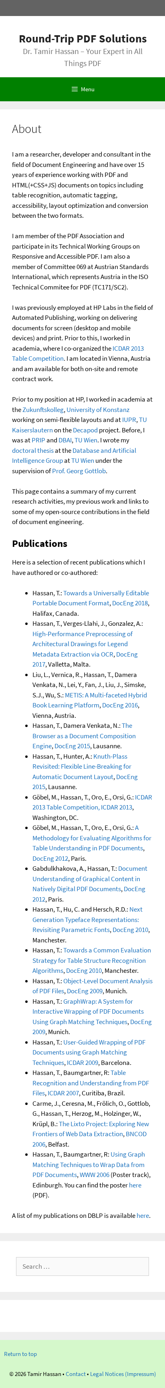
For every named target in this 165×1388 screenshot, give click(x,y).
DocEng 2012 (50, 858)
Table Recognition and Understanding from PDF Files (90, 1082)
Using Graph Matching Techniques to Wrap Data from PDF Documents (88, 1164)
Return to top (20, 1354)
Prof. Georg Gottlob (79, 470)
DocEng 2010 (130, 929)
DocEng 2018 (130, 603)
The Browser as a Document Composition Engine (84, 735)
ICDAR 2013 (116, 807)
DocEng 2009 (85, 990)
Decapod (85, 430)
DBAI (65, 440)
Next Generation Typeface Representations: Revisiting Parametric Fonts (87, 919)
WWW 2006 (94, 1174)
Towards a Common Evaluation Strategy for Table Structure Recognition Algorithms (91, 960)
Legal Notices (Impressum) (123, 1374)
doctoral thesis (33, 450)
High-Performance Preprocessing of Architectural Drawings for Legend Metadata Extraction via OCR (82, 644)
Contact (76, 1374)
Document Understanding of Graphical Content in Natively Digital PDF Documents (89, 878)
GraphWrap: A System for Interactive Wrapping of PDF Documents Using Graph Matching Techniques (88, 1011)
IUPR (129, 419)
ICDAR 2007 (63, 1093)
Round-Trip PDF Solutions (83, 38)
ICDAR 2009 (82, 1062)
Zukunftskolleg (43, 409)
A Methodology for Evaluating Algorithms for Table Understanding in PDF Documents (91, 837)
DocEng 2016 (120, 705)
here (135, 1185)
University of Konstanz (97, 409)
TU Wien (85, 440)
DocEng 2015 (72, 745)
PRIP (38, 440)
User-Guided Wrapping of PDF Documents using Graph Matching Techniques (88, 1052)
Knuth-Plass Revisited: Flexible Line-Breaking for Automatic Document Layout (81, 766)
